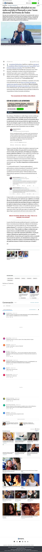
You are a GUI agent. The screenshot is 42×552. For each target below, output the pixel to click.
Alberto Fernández (10, 278)
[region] (21, 365)
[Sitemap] (27, 541)
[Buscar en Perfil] (38, 0)
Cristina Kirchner (10, 280)
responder (7, 347)
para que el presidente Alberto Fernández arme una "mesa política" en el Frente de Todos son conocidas (23, 66)
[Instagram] (22, 541)
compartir (33, 347)
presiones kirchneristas (16, 64)
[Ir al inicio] (8, 3)
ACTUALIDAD (5, 5)
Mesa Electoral (17, 278)
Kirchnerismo (29, 278)
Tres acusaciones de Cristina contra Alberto (23, 96)
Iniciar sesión (32, 302)
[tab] (7, 310)
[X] (17, 541)
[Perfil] (21, 539)
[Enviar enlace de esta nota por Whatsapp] (4, 68)
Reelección (35, 278)
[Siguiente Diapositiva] (38, 292)
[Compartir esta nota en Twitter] (4, 65)
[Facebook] (14, 541)
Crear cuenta (37, 302)
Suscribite (34, 3)
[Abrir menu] (3, 3)
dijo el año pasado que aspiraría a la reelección (18, 86)
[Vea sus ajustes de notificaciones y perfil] (38, 3)
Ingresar (29, 3)
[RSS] (25, 541)
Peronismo (23, 278)
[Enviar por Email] (4, 71)
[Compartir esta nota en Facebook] (4, 61)
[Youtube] (19, 541)
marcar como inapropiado (37, 318)
